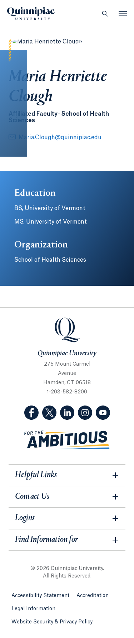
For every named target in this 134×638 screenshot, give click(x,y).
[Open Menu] (123, 13)
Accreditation (92, 595)
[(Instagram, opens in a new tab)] (85, 413)
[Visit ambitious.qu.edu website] (67, 440)
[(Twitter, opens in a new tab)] (49, 413)
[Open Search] (105, 13)
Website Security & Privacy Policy (52, 621)
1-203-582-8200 (67, 391)
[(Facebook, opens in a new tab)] (31, 413)
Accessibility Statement (40, 595)
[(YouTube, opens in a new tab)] (103, 413)
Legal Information (33, 608)
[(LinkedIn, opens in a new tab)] (67, 413)
